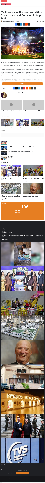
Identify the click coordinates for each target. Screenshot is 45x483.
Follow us (3, 464)
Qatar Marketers (18, 478)
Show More (22, 83)
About (13, 479)
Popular (7, 134)
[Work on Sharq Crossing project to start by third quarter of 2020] (4, 153)
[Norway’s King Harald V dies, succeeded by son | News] (33, 188)
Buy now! (36, 479)
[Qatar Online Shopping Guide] (4, 143)
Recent (22, 134)
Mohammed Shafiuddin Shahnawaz (8, 21)
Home (2, 8)
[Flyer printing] (4, 158)
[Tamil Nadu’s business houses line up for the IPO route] (22, 122)
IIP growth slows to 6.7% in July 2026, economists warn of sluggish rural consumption (11, 196)
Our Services (31, 479)
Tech (28, 479)
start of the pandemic (28, 64)
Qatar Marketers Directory (6, 138)
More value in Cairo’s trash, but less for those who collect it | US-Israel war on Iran (7, 127)
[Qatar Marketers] (6, 4)
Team (18, 479)
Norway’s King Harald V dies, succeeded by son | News (31, 195)
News (5, 8)
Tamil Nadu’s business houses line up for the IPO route (22, 127)
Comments (36, 134)
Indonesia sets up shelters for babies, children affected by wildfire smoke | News (37, 127)
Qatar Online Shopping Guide (14, 141)
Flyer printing (10, 156)
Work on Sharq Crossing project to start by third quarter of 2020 (21, 151)
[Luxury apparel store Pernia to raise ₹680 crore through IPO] (22, 401)
